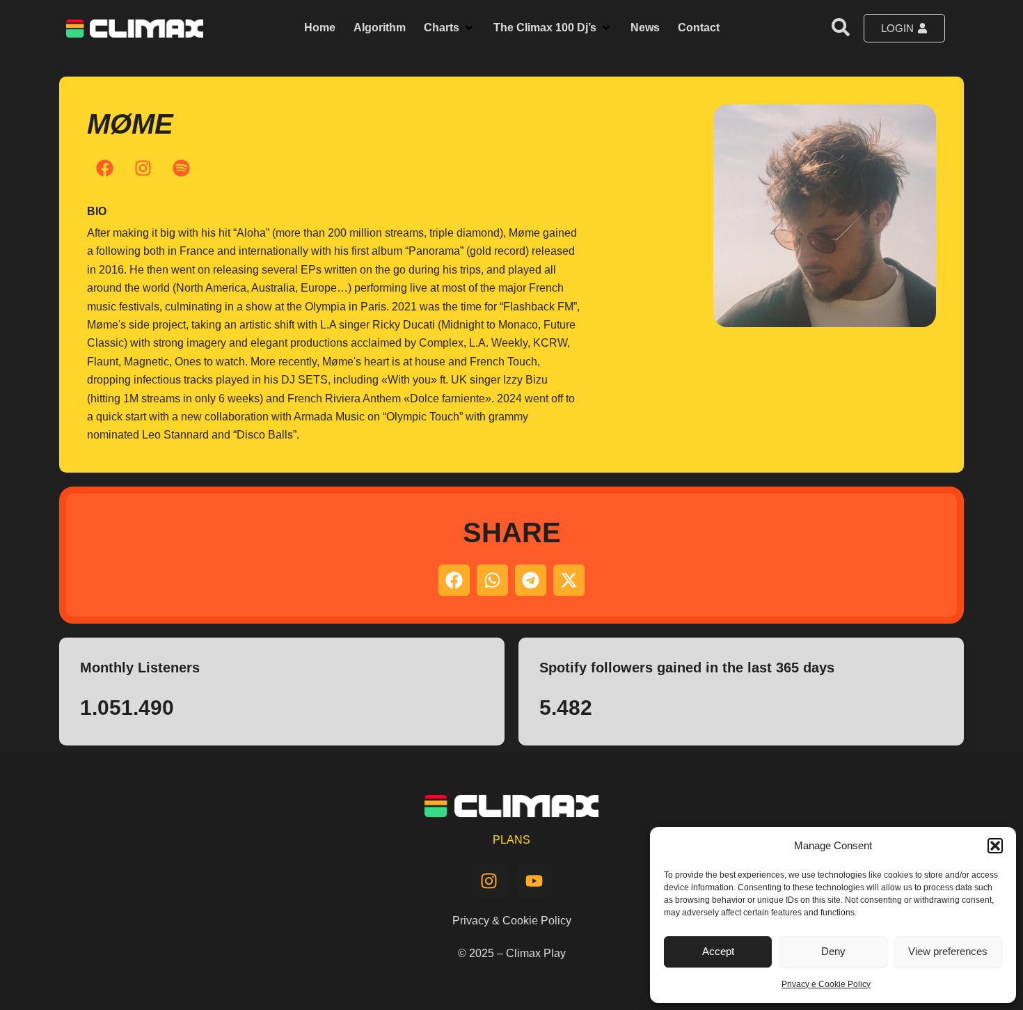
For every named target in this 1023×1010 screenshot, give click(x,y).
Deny (833, 951)
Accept (718, 951)
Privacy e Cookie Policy (826, 984)
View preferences (948, 951)
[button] (995, 846)
